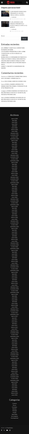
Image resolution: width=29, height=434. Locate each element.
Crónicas (14, 403)
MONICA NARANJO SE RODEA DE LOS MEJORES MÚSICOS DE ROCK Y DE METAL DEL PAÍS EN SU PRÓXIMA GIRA (14, 92)
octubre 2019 (14, 268)
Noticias (14, 409)
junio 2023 (14, 188)
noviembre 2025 (14, 135)
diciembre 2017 (14, 309)
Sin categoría (14, 416)
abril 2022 (14, 213)
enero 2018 (14, 307)
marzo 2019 (14, 281)
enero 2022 (14, 219)
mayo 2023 (14, 190)
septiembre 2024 (14, 160)
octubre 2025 (14, 137)
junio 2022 (14, 210)
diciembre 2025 (14, 133)
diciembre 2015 (14, 353)
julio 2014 (14, 384)
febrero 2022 (14, 217)
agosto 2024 (14, 162)
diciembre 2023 (14, 177)
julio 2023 (14, 186)
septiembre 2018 (14, 292)
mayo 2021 (14, 234)
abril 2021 (14, 235)
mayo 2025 (14, 146)
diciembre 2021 (14, 221)
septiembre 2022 (14, 204)
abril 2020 (14, 257)
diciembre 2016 (14, 331)
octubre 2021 (14, 224)
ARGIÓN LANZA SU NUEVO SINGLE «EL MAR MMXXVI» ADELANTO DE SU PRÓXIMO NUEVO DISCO (13, 62)
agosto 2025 (14, 140)
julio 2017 (14, 318)
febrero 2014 (14, 393)
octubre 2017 (14, 312)
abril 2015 (14, 367)
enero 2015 (14, 373)
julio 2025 (14, 142)
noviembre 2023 (14, 179)
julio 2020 (14, 252)
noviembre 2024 (14, 157)
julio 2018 (14, 296)
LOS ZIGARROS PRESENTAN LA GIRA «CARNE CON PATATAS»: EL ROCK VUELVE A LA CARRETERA (13, 53)
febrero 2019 (14, 283)
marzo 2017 (14, 325)
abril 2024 (14, 170)
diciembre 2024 (14, 155)
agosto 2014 (14, 382)
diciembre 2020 (14, 243)
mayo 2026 (14, 124)
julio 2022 (14, 208)
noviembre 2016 (14, 332)
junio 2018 (14, 298)
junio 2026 (14, 122)
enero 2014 (14, 395)
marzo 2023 (14, 193)
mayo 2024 (14, 168)
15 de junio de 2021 (16, 31)
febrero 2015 (14, 371)
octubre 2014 (14, 378)
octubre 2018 (14, 290)
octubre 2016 (14, 334)
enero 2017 (14, 329)
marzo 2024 (14, 171)
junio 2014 (14, 386)
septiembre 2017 (14, 314)
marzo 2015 (14, 369)
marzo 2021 (14, 237)
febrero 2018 (14, 305)
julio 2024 (14, 164)
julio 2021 (14, 230)
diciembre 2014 (14, 375)
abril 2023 (14, 191)
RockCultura (10, 427)
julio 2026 (14, 120)
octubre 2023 (14, 180)
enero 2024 (14, 175)
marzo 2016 (14, 347)
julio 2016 (14, 340)
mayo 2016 (14, 343)
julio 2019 (14, 274)
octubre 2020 (14, 246)
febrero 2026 (14, 129)
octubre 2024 (14, 158)
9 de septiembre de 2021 (17, 18)
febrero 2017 (14, 327)
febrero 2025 (14, 151)
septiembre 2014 (14, 380)
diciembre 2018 (14, 287)
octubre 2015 (14, 356)
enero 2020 (14, 263)
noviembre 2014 (14, 376)
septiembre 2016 (14, 336)
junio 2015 (14, 364)
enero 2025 (14, 153)
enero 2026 (14, 131)
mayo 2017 (14, 321)
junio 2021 (14, 232)
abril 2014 (14, 389)
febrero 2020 (14, 261)
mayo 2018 (14, 299)
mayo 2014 (14, 387)
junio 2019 (14, 276)
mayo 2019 (14, 278)
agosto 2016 (14, 338)
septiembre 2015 (14, 358)
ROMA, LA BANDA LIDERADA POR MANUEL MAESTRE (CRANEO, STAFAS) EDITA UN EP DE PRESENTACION (14, 86)
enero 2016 (14, 351)
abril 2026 (14, 126)
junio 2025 (14, 144)
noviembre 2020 (14, 245)
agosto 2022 (14, 206)
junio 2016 (14, 342)
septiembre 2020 (14, 248)
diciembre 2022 (14, 199)
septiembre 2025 (14, 138)
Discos (14, 405)
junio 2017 (14, 320)
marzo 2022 (14, 215)
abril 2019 (14, 279)
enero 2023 (14, 197)
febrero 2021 (14, 239)
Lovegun (14, 17)
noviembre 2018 (14, 288)
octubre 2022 (14, 202)
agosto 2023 (14, 184)
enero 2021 (14, 241)
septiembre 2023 (14, 182)
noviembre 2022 (14, 201)
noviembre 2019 (14, 266)
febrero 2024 (14, 173)
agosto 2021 (14, 228)
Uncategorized (14, 418)
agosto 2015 (14, 360)
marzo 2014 (14, 391)
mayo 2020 (14, 256)
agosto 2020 (14, 250)
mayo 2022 (14, 212)
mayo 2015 (14, 365)
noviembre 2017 (14, 310)
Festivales (14, 407)
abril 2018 (14, 301)
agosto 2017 (14, 316)
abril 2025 (14, 148)
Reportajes (14, 414)
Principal (14, 410)
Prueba (14, 412)
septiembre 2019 (14, 270)
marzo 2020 (14, 259)
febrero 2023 (14, 195)
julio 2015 (14, 362)
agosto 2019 (14, 272)
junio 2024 (14, 166)
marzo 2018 (14, 303)
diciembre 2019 (14, 265)
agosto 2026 (14, 118)
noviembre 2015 (14, 354)
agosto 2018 (14, 294)
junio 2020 (14, 254)
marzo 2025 (14, 149)
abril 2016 (14, 345)
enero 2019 (14, 285)
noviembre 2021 (14, 223)
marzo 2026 (14, 127)
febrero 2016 (14, 349)
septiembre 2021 (14, 226)
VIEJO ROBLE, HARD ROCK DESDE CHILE (15, 81)
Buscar (3, 36)
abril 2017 (14, 323)
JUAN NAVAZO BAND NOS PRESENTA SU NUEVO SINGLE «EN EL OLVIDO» (18, 13)
